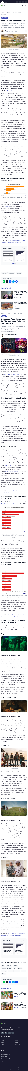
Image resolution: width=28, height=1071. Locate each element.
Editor (20, 270)
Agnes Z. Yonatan (9, 270)
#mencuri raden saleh (6, 968)
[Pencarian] (20, 5)
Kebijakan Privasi (15, 1069)
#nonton (10, 971)
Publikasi (3, 1047)
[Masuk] (22, 5)
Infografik (3, 1042)
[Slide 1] (13, 263)
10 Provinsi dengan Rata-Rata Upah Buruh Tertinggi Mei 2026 (20, 304)
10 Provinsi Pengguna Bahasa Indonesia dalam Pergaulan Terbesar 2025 (20, 993)
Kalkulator (17, 1047)
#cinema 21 (19, 273)
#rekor (3, 973)
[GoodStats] (5, 6)
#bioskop (4, 971)
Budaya (20, 313)
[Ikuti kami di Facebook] (17, 2)
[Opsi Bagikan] (26, 31)
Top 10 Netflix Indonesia (7, 504)
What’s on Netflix (8, 465)
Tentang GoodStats (5, 1054)
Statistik (16, 1040)
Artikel (8, 12)
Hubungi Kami (4, 1056)
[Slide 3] (15, 263)
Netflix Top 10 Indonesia (11, 471)
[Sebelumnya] (22, 248)
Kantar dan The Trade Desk (11, 374)
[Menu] (25, 5)
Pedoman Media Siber (6, 1058)
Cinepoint (7, 206)
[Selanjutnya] (24, 248)
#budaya (20, 968)
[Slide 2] (14, 263)
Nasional (14, 313)
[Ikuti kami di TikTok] (26, 2)
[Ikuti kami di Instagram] (23, 2)
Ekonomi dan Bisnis (16, 12)
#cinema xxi (11, 273)
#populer (23, 971)
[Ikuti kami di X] (20, 2)
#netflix (15, 965)
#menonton (16, 971)
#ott (14, 968)
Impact (2, 1061)
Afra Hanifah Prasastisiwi (11, 962)
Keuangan (3, 14)
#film (3, 965)
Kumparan (9, 90)
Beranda (3, 12)
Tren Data (17, 1042)
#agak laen (4, 273)
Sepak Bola (17, 1044)
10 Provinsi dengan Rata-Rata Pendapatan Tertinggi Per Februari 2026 (20, 293)
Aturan (10, 1069)
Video (2, 1044)
